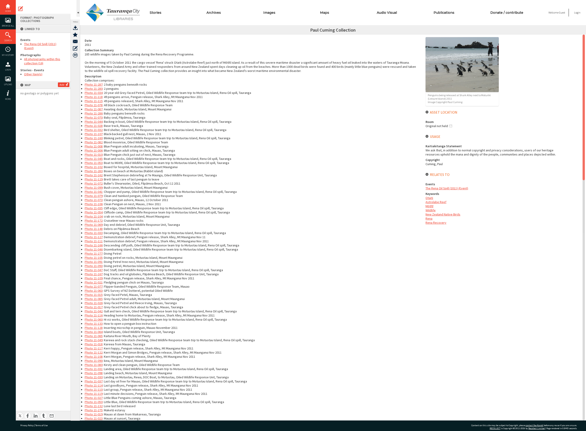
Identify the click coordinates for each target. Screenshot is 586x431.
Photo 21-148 (94, 229)
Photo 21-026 (94, 303)
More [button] (8, 99)
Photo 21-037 (94, 381)
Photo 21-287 (94, 84)
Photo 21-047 (94, 270)
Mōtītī (429, 206)
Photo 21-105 (94, 258)
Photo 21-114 (94, 385)
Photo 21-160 (94, 138)
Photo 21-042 (94, 311)
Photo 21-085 (94, 299)
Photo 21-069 (94, 225)
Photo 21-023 (94, 418)
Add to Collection (75, 34)
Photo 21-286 (94, 113)
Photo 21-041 (94, 192)
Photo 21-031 (94, 369)
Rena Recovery (436, 223)
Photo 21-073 (94, 200)
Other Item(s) (33, 74)
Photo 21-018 (94, 344)
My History (8, 55)
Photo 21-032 (94, 130)
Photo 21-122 (94, 352)
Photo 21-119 (94, 394)
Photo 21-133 (94, 324)
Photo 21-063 (94, 291)
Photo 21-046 (94, 249)
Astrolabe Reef (436, 202)
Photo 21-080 (94, 365)
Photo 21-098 (94, 373)
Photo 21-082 (94, 142)
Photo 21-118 (94, 97)
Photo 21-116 (94, 315)
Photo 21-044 (94, 122)
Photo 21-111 (94, 241)
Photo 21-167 (94, 274)
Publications (444, 13)
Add (62, 84)
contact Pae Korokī (534, 425)
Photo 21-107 (94, 134)
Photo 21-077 (94, 286)
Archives (213, 13)
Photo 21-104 (94, 216)
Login (8, 69)
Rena (429, 218)
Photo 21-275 (94, 410)
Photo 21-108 (94, 357)
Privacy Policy (27, 425)
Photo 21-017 (94, 307)
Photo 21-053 (94, 163)
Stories (155, 13)
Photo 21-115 (94, 101)
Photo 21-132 (94, 406)
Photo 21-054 (94, 212)
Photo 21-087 (94, 109)
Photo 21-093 (94, 266)
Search (8, 40)
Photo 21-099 (94, 187)
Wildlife (431, 210)
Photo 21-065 (94, 336)
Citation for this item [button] (75, 55)
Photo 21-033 (94, 233)
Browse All (8, 25)
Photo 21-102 (94, 167)
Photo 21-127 (94, 237)
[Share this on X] (20, 413)
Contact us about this (75, 41)
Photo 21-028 (94, 126)
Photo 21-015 (94, 295)
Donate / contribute (506, 13)
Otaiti (429, 198)
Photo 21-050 (94, 402)
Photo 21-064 (94, 332)
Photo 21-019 (94, 414)
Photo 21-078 (94, 105)
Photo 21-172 (94, 220)
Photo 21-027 (94, 398)
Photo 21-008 (94, 146)
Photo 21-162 (94, 175)
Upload (8, 84)
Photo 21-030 (94, 377)
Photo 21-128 (94, 328)
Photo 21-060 (94, 319)
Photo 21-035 (94, 208)
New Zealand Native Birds (443, 214)
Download (75, 27)
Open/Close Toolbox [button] (78, 8)
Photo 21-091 (94, 262)
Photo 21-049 (94, 340)
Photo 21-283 (94, 171)
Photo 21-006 (94, 150)
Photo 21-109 (94, 278)
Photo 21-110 (94, 389)
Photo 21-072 (94, 183)
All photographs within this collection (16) (42, 61)
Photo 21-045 (94, 159)
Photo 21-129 (94, 179)
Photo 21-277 (94, 253)
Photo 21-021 (94, 282)
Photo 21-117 (94, 348)
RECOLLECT (495, 428)
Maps (324, 13)
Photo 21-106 (94, 204)
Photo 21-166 (94, 245)
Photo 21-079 (94, 196)
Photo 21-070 (94, 117)
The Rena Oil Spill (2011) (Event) (447, 188)
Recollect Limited (536, 428)
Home (8, 11)
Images (269, 13)
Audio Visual (387, 13)
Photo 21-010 (94, 155)
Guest (562, 12)
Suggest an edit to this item (20, 8)
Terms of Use (41, 425)
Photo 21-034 (94, 93)
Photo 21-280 (94, 89)
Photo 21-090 (94, 361)
